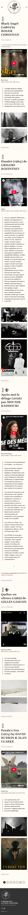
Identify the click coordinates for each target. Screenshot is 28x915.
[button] (2, 7)
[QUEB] (7, 389)
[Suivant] (23, 882)
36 (20, 882)
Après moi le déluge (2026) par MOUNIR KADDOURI (11, 400)
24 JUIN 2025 (8, 575)
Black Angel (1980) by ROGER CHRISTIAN (10, 29)
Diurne (7, 147)
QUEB (10, 580)
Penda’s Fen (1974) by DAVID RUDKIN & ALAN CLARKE (14, 736)
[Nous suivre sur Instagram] (2, 908)
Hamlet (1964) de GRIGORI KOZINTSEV (14, 165)
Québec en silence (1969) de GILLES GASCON (13, 598)
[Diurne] (3, 18)
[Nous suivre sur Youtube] (4, 908)
